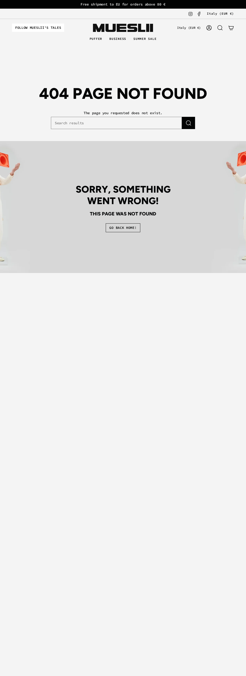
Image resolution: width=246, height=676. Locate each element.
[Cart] (231, 28)
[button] (96, 39)
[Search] (188, 123)
